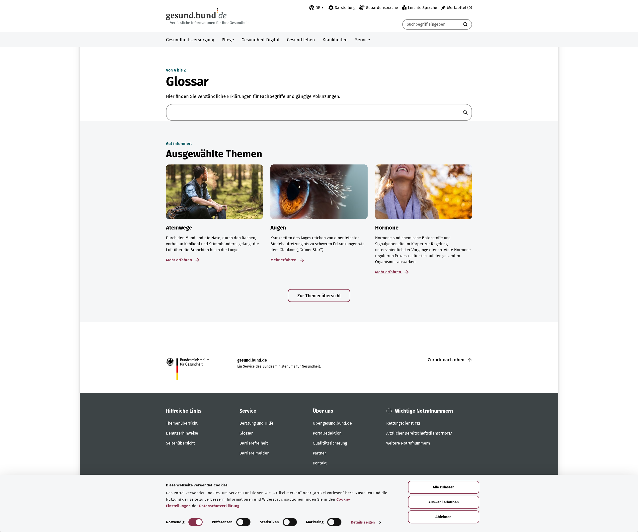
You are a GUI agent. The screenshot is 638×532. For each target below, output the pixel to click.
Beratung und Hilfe (256, 423)
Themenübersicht (182, 423)
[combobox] (431, 24)
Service (362, 40)
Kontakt (320, 463)
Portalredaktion (327, 433)
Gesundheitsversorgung (190, 40)
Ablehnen (443, 517)
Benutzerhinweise (182, 433)
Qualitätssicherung (330, 443)
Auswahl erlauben (443, 502)
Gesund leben (301, 40)
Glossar (246, 433)
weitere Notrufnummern (408, 443)
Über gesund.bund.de (332, 423)
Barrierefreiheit (253, 443)
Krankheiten (335, 40)
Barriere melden (254, 453)
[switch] (243, 522)
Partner (319, 453)
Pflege (228, 40)
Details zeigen (363, 522)
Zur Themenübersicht (319, 296)
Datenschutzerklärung (219, 506)
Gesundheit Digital (260, 40)
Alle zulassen (444, 487)
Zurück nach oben (447, 360)
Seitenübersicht (180, 443)
